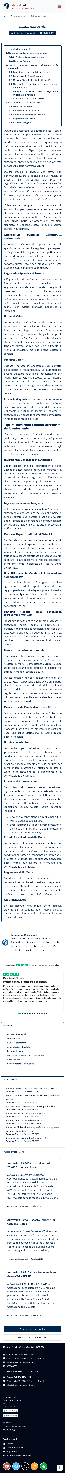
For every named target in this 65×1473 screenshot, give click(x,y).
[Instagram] (34, 1466)
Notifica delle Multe (22, 106)
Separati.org (9, 1429)
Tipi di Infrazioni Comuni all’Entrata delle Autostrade (33, 67)
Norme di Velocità (21, 60)
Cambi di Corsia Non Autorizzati (28, 98)
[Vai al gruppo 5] (30, 1013)
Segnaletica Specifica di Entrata (28, 57)
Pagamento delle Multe (24, 118)
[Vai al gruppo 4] (27, 1013)
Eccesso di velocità (16, 1034)
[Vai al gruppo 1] (19, 1013)
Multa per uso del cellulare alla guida (25, 1113)
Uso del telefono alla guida (20, 1063)
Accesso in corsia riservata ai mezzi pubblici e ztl (31, 1106)
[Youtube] (7, 1466)
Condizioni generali (12, 1400)
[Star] (43, 1466)
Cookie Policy (11, 1411)
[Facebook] (16, 1466)
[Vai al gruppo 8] (37, 1013)
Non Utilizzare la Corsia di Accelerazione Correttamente (35, 86)
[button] (59, 6)
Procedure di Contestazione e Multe (25, 102)
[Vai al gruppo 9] (39, 1013)
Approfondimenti (19, 16)
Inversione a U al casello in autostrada (31, 72)
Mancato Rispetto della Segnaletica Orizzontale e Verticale (35, 93)
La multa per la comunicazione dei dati (26, 1138)
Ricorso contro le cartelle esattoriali (24, 1120)
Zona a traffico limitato (18, 1046)
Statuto (6, 1403)
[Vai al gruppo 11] (44, 1013)
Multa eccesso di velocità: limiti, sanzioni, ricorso (31, 1088)
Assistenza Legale (22, 122)
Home (4, 16)
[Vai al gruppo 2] (22, 1013)
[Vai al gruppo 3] (25, 1013)
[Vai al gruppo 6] (32, 1013)
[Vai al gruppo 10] (42, 1013)
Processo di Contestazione (26, 110)
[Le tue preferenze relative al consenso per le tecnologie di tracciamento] (60, 1468)
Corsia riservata (15, 1059)
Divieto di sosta (15, 1051)
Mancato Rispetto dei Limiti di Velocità (31, 80)
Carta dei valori (10, 1397)
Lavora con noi (10, 1406)
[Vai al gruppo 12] (46, 1013)
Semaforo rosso (15, 1038)
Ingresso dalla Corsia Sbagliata (28, 76)
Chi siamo (7, 1394)
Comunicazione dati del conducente (25, 1055)
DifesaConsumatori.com (14, 1426)
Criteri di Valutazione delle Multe (29, 114)
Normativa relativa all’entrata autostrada (28, 53)
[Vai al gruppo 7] (34, 1013)
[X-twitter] (25, 1466)
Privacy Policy (11, 1415)
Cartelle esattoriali (17, 1042)
